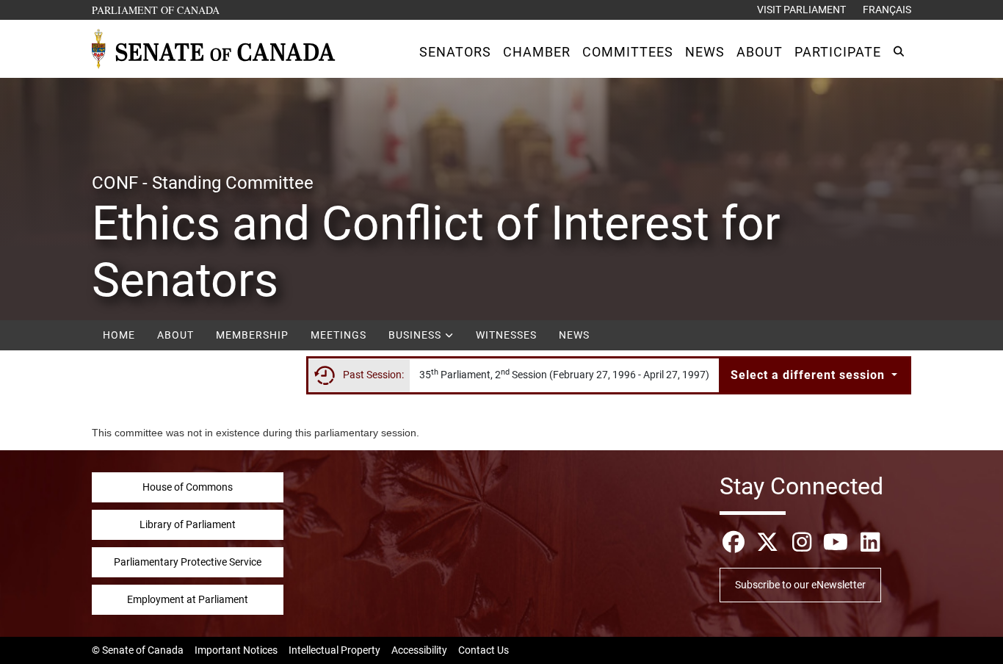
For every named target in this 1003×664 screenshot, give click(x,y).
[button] (455, 52)
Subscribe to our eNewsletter (800, 585)
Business (416, 335)
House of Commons (187, 487)
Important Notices (236, 650)
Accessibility (419, 650)
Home (119, 335)
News (574, 335)
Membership (252, 335)
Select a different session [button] (809, 375)
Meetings (338, 335)
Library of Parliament (188, 524)
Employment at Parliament (187, 599)
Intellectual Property (334, 650)
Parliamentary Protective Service (187, 562)
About (175, 335)
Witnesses (506, 335)
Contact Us (483, 650)
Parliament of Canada (156, 9)
